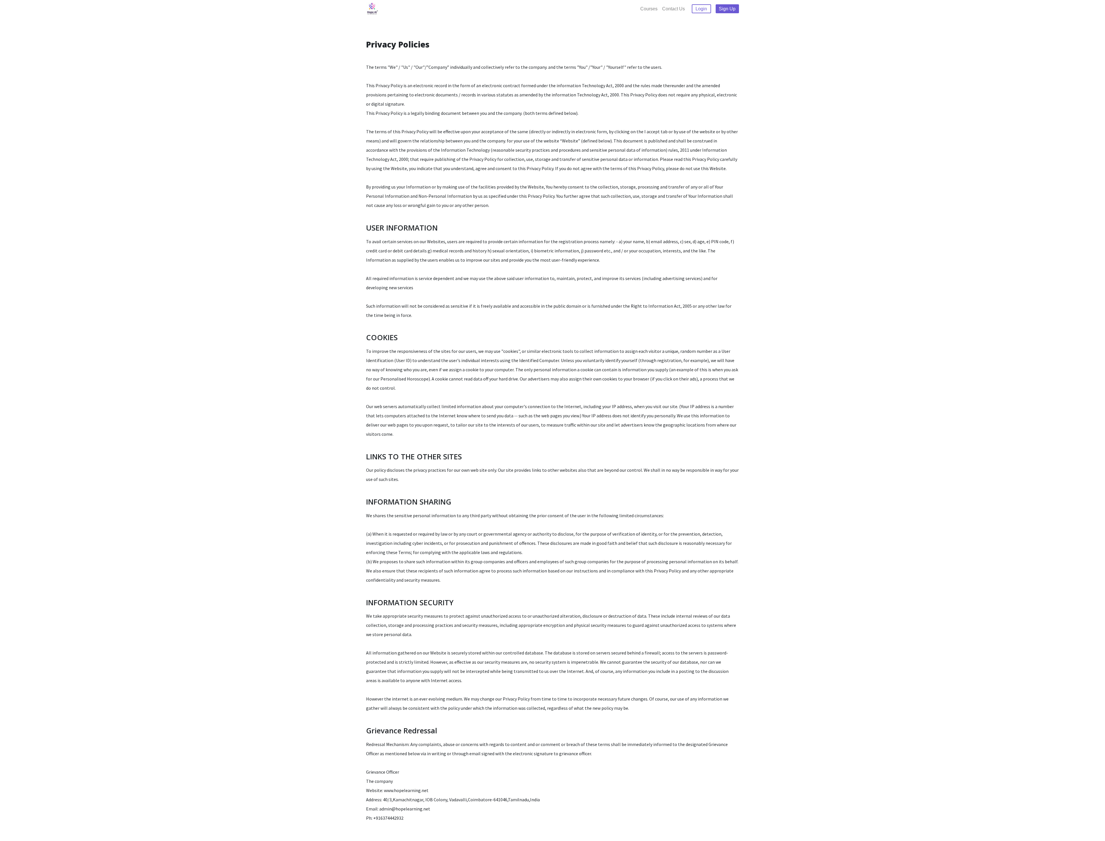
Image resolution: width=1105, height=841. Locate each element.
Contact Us (673, 8)
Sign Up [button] (727, 8)
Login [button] (701, 8)
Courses (649, 8)
